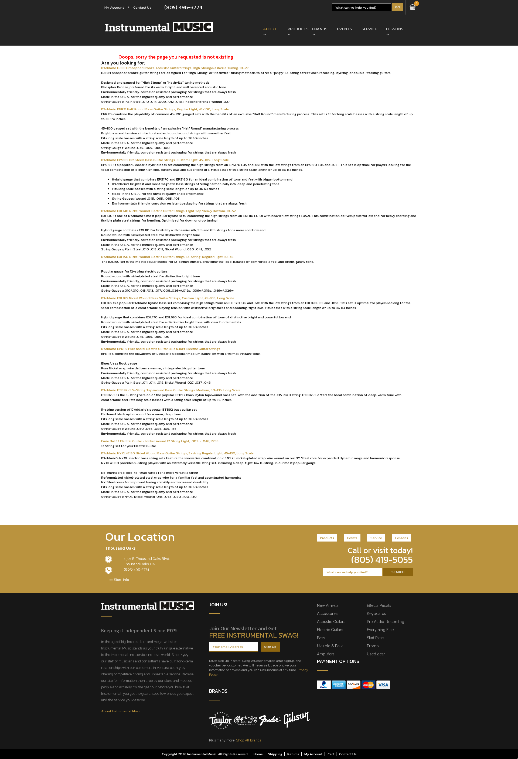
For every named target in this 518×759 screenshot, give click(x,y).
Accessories (327, 613)
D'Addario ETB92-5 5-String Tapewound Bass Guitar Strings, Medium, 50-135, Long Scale (170, 390)
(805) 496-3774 (183, 7)
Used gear (376, 654)
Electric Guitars (330, 630)
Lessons (394, 29)
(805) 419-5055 (382, 559)
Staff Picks (375, 638)
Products (296, 29)
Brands (320, 29)
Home (258, 754)
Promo (373, 646)
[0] (413, 7)
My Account (114, 7)
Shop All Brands (248, 740)
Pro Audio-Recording (385, 622)
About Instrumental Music (121, 711)
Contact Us (142, 7)
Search (397, 571)
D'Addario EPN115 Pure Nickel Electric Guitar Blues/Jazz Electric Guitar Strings (160, 348)
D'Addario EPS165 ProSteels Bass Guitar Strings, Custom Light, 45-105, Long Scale (165, 159)
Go (397, 7)
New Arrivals (328, 605)
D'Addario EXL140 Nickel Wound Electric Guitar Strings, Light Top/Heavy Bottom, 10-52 (168, 210)
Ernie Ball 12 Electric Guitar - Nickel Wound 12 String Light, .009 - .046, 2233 (160, 441)
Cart (331, 754)
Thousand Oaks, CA (139, 564)
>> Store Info (119, 580)
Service (369, 29)
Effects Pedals (379, 605)
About (270, 29)
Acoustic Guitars (331, 622)
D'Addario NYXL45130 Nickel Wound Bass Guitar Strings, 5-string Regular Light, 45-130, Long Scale (177, 453)
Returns (293, 754)
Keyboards (376, 613)
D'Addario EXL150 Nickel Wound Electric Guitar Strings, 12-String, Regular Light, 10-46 (167, 256)
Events (344, 29)
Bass (321, 638)
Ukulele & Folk (330, 646)
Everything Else (380, 630)
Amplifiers (326, 654)
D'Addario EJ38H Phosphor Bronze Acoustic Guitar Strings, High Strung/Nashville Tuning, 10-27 (175, 67)
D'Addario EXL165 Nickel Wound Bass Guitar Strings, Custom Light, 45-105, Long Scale (167, 298)
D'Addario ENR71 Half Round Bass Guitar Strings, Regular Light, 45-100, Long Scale (165, 109)
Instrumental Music (201, 754)
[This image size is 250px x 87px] (159, 27)
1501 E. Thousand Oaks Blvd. (147, 559)
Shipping (275, 754)
